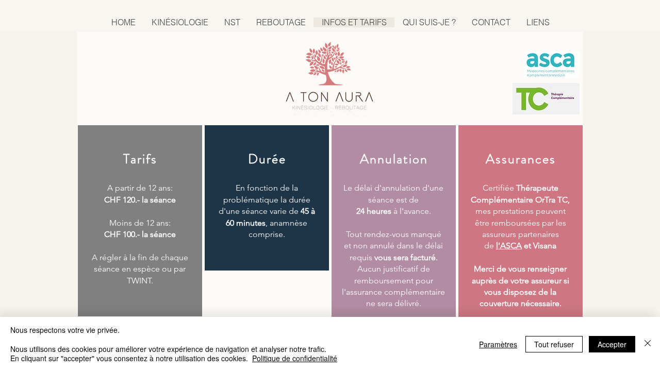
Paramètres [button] (498, 344)
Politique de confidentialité (294, 358)
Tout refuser (554, 344)
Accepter (612, 344)
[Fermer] (647, 344)
